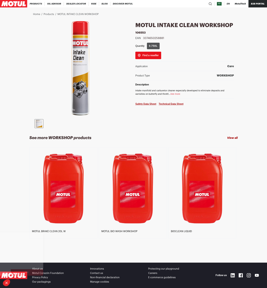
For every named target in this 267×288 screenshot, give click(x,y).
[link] (94, 3)
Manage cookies (99, 282)
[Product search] (210, 3)
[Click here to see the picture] (38, 123)
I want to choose (19, 272)
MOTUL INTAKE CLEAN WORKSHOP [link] (78, 14)
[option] (64, 199)
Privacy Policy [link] (40, 277)
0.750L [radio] (153, 46)
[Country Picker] (219, 4)
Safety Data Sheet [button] (145, 104)
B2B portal (258, 4)
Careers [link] (152, 273)
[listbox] (133, 199)
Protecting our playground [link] (163, 269)
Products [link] (49, 14)
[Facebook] (241, 275)
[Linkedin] (233, 275)
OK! (52, 272)
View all (232, 137)
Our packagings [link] (41, 282)
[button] (6, 282)
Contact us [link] (96, 273)
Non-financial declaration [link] (105, 277)
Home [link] (36, 14)
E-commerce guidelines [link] (162, 277)
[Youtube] (257, 275)
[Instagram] (249, 275)
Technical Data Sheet (171, 104)
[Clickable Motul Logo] (13, 3)
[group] (153, 46)
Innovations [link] (97, 269)
